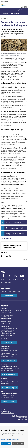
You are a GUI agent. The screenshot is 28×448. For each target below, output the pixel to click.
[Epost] (10, 256)
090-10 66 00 (9, 397)
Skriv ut (25, 259)
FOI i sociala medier (6, 282)
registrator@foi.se (6, 318)
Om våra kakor (5, 439)
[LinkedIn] (7, 256)
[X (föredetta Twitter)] (4, 256)
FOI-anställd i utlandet (7, 413)
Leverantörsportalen (7, 335)
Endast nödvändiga (18, 443)
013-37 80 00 (9, 370)
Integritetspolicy (14, 439)
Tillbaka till (10, 13)
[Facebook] (1, 256)
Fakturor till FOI (5, 338)
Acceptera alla (6, 443)
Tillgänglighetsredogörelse (19, 416)
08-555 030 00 (9, 315)
